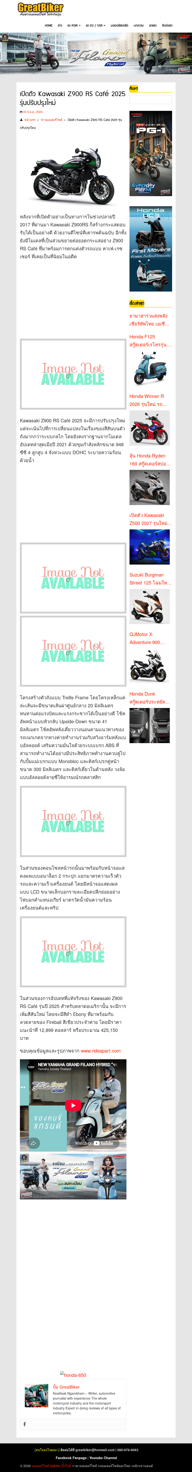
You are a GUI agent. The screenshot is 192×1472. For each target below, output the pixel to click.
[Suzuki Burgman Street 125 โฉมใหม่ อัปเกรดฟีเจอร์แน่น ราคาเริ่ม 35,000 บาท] (149, 606)
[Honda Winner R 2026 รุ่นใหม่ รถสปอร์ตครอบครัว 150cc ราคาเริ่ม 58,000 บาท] (149, 428)
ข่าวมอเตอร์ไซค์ (51, 119)
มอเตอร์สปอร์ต (119, 25)
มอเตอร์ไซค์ (40, 1465)
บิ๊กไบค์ (66, 1465)
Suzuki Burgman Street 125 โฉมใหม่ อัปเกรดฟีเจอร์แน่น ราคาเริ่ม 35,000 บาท (149, 579)
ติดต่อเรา (167, 25)
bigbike (55, 1465)
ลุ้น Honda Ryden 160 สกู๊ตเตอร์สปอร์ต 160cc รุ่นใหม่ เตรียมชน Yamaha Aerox (150, 460)
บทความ (139, 25)
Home (48, 25)
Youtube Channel (103, 1457)
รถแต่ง (153, 25)
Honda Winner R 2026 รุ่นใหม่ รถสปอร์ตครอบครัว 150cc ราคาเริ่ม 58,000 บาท (146, 400)
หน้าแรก (30, 119)
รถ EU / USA (95, 25)
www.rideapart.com (101, 1050)
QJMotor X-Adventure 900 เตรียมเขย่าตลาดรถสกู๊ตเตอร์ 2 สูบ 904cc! (149, 638)
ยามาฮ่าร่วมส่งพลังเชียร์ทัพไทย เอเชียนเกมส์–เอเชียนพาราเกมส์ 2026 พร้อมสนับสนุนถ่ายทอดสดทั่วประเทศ (150, 320)
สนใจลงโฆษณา (47, 1449)
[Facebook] (24, 1424)
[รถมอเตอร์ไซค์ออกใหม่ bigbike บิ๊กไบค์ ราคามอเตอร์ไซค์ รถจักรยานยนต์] (40, 9)
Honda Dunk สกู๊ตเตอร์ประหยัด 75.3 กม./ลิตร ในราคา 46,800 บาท (147, 698)
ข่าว (60, 25)
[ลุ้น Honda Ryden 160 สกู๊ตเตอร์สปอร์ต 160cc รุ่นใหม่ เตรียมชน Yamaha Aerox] (149, 487)
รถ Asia (74, 25)
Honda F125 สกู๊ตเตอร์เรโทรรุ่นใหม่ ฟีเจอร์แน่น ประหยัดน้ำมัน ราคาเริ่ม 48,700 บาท (150, 340)
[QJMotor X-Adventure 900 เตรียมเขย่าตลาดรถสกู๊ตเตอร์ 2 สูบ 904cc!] (149, 666)
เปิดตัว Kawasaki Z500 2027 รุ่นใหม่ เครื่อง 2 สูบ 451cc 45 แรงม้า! (148, 519)
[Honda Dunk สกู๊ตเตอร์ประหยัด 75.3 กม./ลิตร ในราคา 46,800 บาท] (149, 725)
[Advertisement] (73, 298)
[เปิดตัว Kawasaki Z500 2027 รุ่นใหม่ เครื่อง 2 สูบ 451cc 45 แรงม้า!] (149, 547)
